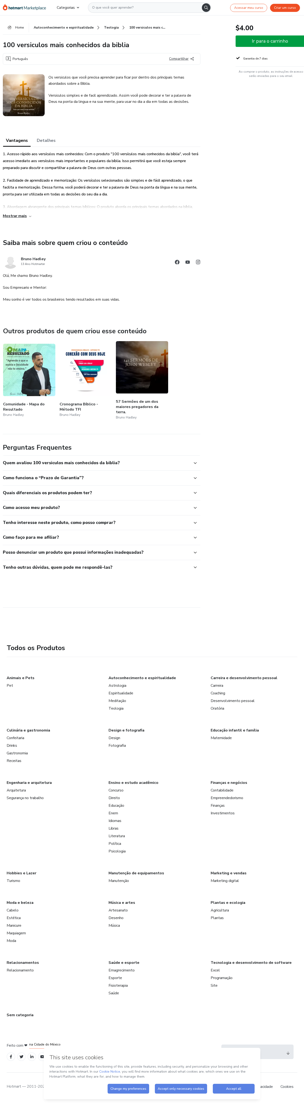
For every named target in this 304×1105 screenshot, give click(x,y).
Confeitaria (15, 738)
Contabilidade (222, 790)
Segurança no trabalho (25, 798)
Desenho (116, 918)
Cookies (287, 1086)
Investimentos (223, 813)
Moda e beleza (20, 902)
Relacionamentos (23, 962)
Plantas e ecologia (228, 902)
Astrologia (117, 685)
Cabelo (13, 910)
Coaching (218, 693)
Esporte (115, 978)
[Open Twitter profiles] (21, 1057)
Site (214, 985)
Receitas (14, 760)
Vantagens (17, 140)
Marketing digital (225, 880)
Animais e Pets (20, 678)
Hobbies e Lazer (21, 873)
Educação (116, 805)
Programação (222, 978)
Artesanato (118, 910)
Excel (215, 970)
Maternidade (221, 738)
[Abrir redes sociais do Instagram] (198, 263)
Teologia (116, 708)
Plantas (217, 918)
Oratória (217, 708)
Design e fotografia (126, 730)
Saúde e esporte (124, 962)
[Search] (206, 7)
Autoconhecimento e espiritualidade (142, 678)
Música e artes (122, 902)
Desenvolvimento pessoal (233, 700)
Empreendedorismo (227, 798)
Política (115, 843)
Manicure (14, 925)
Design (114, 738)
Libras (114, 828)
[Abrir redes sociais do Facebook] (177, 263)
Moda (11, 940)
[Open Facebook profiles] (11, 1057)
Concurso (116, 790)
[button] (96, 463)
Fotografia (117, 745)
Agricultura (220, 910)
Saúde (114, 993)
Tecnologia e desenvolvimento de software (251, 962)
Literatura (117, 836)
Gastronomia (17, 753)
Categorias (66, 7)
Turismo (13, 880)
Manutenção (119, 880)
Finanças (218, 805)
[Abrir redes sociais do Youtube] (187, 263)
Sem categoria (20, 1015)
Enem (113, 813)
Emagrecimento (122, 970)
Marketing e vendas (229, 873)
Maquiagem (16, 933)
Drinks (12, 745)
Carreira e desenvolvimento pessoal (244, 678)
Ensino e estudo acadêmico (133, 782)
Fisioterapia (118, 985)
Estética (14, 918)
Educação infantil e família (235, 730)
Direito (114, 798)
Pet (10, 685)
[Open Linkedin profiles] (31, 1057)
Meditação (117, 700)
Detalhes (46, 140)
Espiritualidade (121, 693)
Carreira (217, 685)
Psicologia (117, 851)
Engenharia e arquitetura (29, 782)
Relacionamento (20, 970)
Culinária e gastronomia (28, 730)
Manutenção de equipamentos (136, 873)
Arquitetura (16, 790)
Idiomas (115, 820)
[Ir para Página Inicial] (26, 7)
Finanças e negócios (229, 782)
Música (114, 925)
